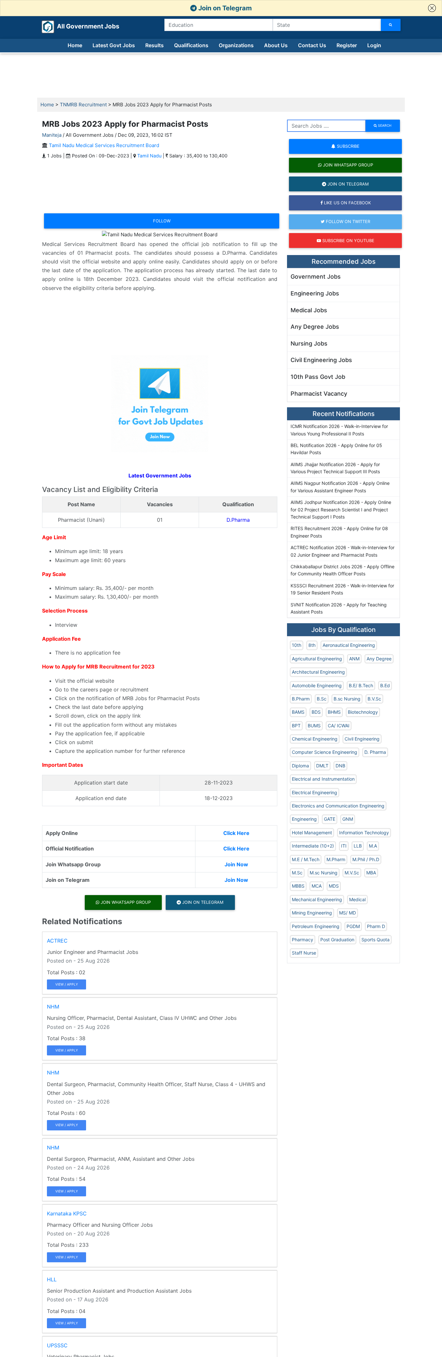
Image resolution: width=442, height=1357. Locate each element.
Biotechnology (363, 712)
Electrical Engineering (314, 792)
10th (296, 645)
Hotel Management (312, 832)
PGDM (353, 926)
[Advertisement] (221, 75)
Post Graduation (337, 939)
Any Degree (379, 658)
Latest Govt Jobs (114, 45)
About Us (276, 45)
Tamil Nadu (149, 155)
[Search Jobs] (391, 25)
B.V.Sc (374, 698)
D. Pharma (375, 752)
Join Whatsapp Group (125, 902)
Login (374, 45)
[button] (432, 8)
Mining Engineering (312, 912)
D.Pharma (238, 520)
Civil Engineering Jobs (321, 360)
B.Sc (321, 698)
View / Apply (66, 984)
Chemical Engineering (314, 739)
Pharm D (376, 926)
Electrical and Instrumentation (323, 779)
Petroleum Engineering (315, 926)
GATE (329, 819)
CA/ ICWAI (338, 725)
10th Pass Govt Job (318, 376)
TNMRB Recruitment (83, 105)
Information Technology (364, 832)
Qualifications (191, 45)
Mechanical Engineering (317, 899)
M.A (373, 846)
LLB (358, 846)
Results (154, 45)
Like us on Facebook (347, 202)
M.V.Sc (352, 872)
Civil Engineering (362, 739)
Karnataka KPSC (67, 1213)
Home (75, 45)
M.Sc (297, 872)
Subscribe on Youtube (347, 240)
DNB (340, 765)
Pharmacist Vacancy (319, 393)
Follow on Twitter (347, 221)
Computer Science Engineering (324, 752)
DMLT (322, 765)
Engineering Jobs (315, 293)
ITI (344, 846)
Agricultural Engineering (317, 658)
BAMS (298, 712)
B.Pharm (301, 698)
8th (311, 645)
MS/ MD (347, 912)
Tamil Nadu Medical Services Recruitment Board (104, 145)
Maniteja (51, 135)
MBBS (298, 886)
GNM (347, 819)
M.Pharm (335, 859)
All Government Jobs (80, 26)
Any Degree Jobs (315, 326)
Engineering (304, 819)
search (384, 125)
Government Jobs (316, 276)
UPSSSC (57, 1345)
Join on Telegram (224, 8)
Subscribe (347, 146)
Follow (162, 220)
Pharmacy (302, 939)
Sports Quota (375, 939)
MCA (317, 886)
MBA (371, 872)
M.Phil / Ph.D (365, 859)
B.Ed (385, 685)
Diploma (300, 765)
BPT (296, 725)
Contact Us (312, 45)
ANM (354, 658)
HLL (52, 1279)
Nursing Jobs (309, 343)
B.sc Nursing (347, 698)
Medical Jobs (309, 310)
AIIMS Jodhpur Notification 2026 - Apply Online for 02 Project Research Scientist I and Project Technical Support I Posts (341, 509)
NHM (53, 1006)
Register (347, 45)
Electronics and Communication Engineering (338, 805)
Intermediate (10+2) (313, 846)
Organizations (236, 45)
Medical (357, 899)
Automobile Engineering (317, 685)
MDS (334, 886)
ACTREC (57, 940)
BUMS (314, 725)
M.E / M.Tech (305, 859)
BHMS (334, 712)
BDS (316, 712)
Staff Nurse (304, 953)
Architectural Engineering (318, 672)
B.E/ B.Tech (361, 685)
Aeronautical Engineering (349, 645)
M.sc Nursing (323, 872)
